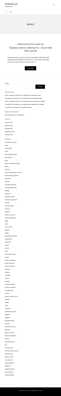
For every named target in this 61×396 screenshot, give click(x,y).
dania (6, 151)
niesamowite (8, 239)
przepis (7, 278)
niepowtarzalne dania (11, 236)
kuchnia (7, 202)
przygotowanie (9, 290)
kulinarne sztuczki (10, 215)
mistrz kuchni (8, 227)
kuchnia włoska (9, 206)
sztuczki (7, 323)
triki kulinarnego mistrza (11, 351)
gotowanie (8, 178)
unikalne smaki (9, 357)
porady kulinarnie (10, 266)
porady (32, 44)
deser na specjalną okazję (12, 163)
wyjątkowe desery (10, 369)
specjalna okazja (9, 320)
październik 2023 (9, 131)
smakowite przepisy (10, 311)
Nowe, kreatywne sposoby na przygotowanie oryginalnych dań (23, 95)
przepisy (7, 281)
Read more (30, 68)
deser (6, 160)
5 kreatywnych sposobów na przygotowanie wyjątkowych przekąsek (24, 104)
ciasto (6, 145)
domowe (7, 169)
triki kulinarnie (9, 354)
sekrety (7, 293)
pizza (6, 251)
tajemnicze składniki (10, 335)
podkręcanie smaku (10, 254)
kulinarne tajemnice (10, 218)
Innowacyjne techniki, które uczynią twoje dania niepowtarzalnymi (23, 98)
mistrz (28, 44)
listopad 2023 (8, 128)
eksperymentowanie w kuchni (13, 172)
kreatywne (8, 193)
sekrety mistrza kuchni (11, 296)
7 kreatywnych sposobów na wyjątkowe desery (18, 107)
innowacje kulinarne (10, 184)
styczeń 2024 (8, 122)
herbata (7, 181)
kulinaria (7, 209)
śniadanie (7, 314)
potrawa (7, 269)
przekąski (7, 275)
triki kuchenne (9, 348)
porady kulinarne (10, 263)
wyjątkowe (8, 366)
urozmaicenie (8, 360)
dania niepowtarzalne (11, 154)
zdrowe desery (9, 372)
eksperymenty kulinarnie (12, 175)
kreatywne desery (10, 196)
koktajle (7, 190)
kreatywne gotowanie (11, 199)
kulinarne (7, 212)
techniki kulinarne (10, 341)
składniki (7, 299)
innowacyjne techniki (11, 187)
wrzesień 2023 (9, 134)
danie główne (8, 157)
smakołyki (7, 308)
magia (6, 221)
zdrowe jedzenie (9, 375)
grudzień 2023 (9, 125)
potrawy (7, 272)
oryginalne (8, 242)
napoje (7, 233)
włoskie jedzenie (9, 363)
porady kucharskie (10, 260)
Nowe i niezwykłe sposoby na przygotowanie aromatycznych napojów (25, 101)
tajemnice (38, 44)
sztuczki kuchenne (10, 326)
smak (6, 305)
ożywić (7, 245)
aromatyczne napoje (10, 142)
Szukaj (7, 83)
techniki (7, 339)
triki (42, 44)
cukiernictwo (21, 44)
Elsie (30, 390)
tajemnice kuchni (9, 332)
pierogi (7, 248)
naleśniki (7, 230)
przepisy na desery (10, 287)
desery (7, 166)
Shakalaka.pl (11, 3)
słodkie (7, 302)
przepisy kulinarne (10, 284)
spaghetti (7, 317)
